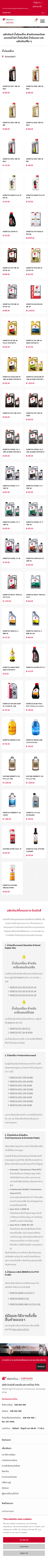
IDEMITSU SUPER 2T (10, 231)
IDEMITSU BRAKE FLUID (11, 740)
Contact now (6, 12)
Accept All (24, 1540)
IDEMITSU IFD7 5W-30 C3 (12, 413)
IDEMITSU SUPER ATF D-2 (35, 667)
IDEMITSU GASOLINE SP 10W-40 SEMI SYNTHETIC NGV (35, 379)
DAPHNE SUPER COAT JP (12, 849)
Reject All (24, 1553)
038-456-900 (20, 1405)
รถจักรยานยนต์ (8, 1511)
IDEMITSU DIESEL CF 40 (11, 558)
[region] (24, 1536)
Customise (24, 1546)
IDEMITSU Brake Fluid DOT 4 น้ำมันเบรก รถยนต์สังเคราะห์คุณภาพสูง (34, 706)
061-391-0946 (8, 1422)
